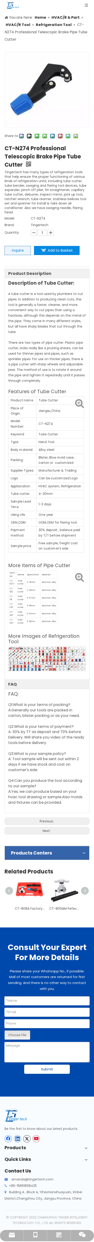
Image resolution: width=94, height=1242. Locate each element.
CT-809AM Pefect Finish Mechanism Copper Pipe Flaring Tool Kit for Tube (64, 908)
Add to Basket (60, 250)
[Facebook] (8, 1138)
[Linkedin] (17, 1138)
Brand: (9, 225)
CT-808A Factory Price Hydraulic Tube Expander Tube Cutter (30, 908)
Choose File (17, 1035)
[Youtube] (36, 1138)
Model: (10, 218)
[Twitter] (27, 1138)
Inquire (18, 250)
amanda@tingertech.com (32, 1179)
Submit (47, 1069)
